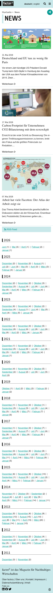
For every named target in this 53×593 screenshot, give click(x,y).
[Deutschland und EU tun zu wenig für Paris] (26, 39)
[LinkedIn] (3, 589)
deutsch (28, 3)
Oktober (38, 283)
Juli (4, 266)
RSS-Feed (11, 229)
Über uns (19, 579)
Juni (4, 246)
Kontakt (29, 579)
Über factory (8, 579)
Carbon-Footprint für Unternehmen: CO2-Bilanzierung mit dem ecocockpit (25, 126)
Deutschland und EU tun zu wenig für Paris (25, 59)
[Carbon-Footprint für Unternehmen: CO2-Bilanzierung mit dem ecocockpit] (26, 103)
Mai (14, 246)
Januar (5, 250)
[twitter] (10, 589)
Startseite (7, 12)
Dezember (7, 263)
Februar (36, 246)
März (43, 266)
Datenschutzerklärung (12, 582)
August (37, 263)
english (37, 3)
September (7, 286)
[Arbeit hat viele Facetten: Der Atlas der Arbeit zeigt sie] (26, 174)
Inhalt (27, 582)
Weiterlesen (8, 83)
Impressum (40, 579)
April (23, 246)
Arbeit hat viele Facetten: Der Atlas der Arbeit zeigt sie (26, 201)
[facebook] (7, 589)
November (23, 263)
